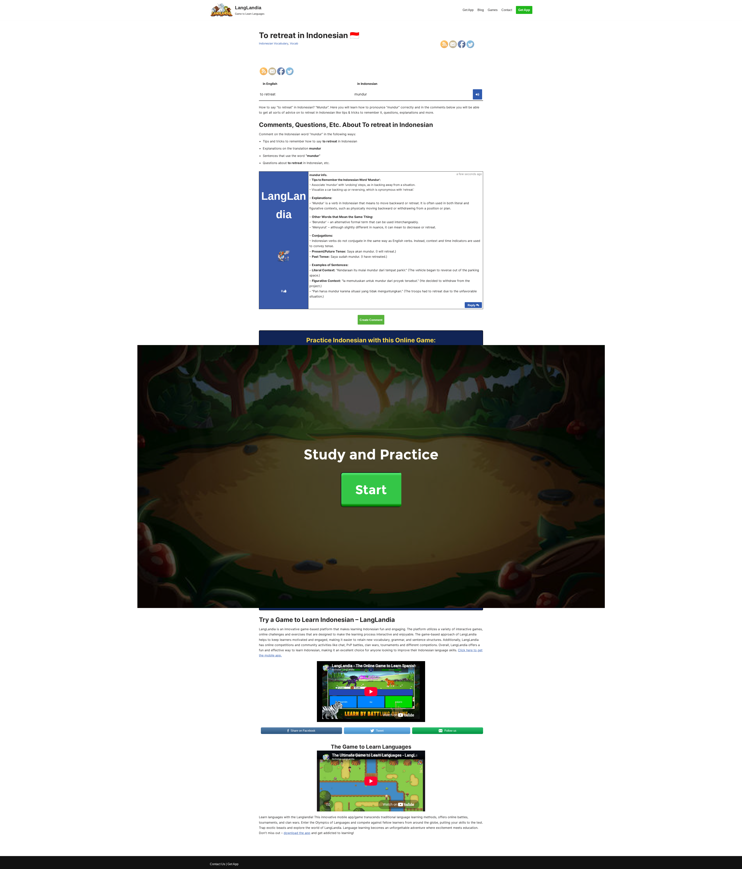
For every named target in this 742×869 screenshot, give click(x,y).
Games (493, 10)
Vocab (294, 43)
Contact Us (217, 864)
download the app (297, 833)
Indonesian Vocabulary (273, 43)
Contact (506, 10)
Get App (468, 10)
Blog (480, 10)
